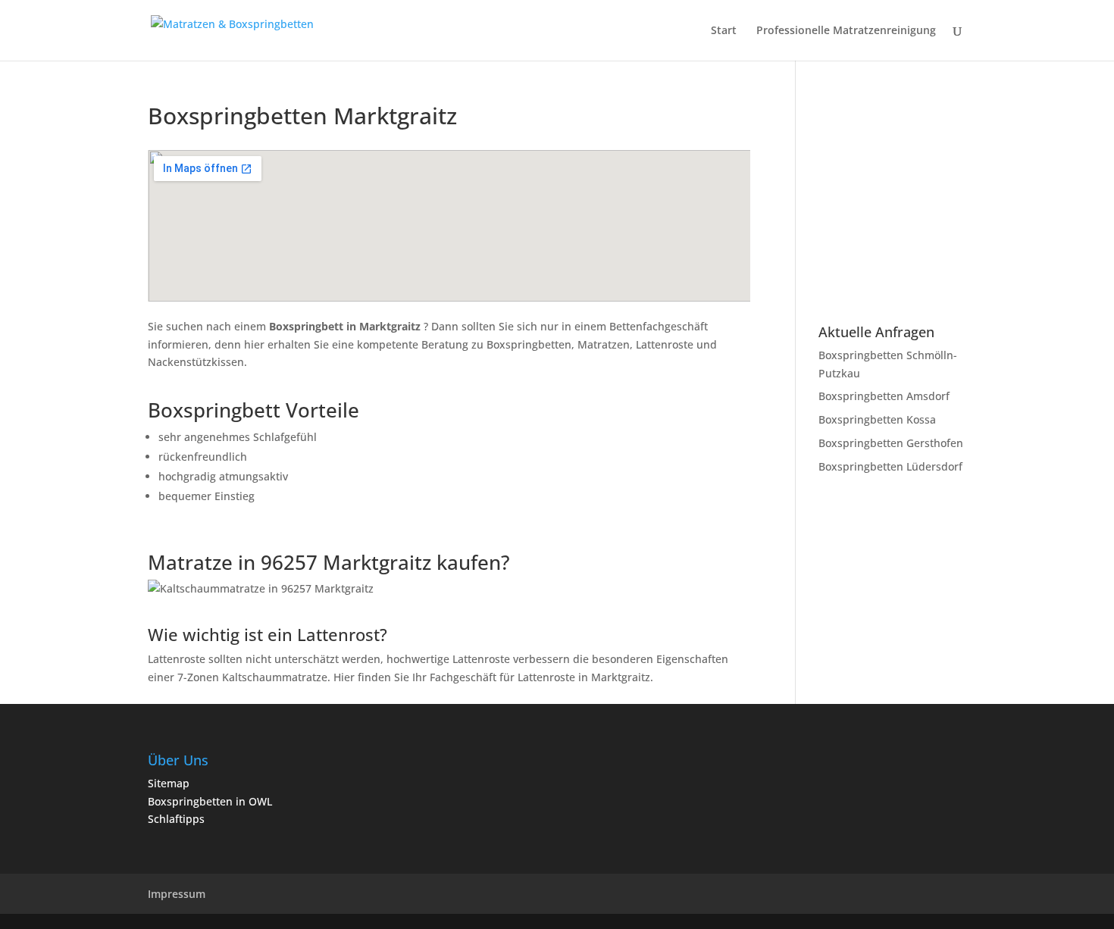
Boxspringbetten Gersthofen (890, 443)
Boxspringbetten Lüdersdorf (890, 466)
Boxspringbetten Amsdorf (884, 396)
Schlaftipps (176, 819)
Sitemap (168, 783)
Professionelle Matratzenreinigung (846, 31)
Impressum (176, 894)
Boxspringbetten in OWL (210, 801)
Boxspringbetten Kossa (877, 419)
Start (724, 31)
